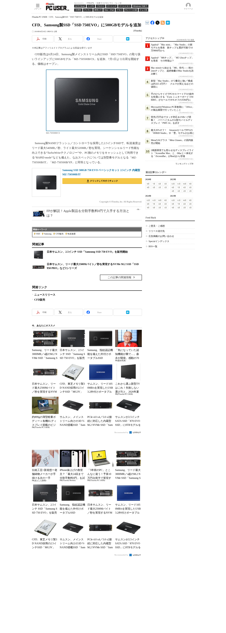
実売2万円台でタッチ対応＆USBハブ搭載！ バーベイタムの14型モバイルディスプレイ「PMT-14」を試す (172, 120)
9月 (190, 184)
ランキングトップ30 (184, 164)
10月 (184, 184)
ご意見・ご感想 (157, 226)
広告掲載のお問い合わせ (161, 236)
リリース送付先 (157, 231)
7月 (154, 184)
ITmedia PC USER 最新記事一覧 (163, 22)
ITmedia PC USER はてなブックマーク (168, 22)
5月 (165, 184)
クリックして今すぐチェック (104, 181)
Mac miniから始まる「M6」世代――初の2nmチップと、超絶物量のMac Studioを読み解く (172, 71)
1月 (165, 187)
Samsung (47, 234)
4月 (148, 187)
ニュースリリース (44, 294)
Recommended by (121, 432)
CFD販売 (60, 234)
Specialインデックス (159, 241)
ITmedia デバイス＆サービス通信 (147, 22)
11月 (179, 184)
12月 (173, 184)
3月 (154, 187)
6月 (159, 184)
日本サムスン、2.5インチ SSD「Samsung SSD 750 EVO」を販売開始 (87, 251)
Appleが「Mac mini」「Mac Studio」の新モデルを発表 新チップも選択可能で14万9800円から (172, 47)
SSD (38, 234)
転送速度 (72, 234)
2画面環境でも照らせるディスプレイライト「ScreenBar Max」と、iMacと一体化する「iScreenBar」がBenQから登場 (172, 153)
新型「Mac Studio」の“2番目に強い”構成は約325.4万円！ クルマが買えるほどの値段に (172, 84)
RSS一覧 (153, 246)
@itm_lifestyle (158, 22)
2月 (159, 187)
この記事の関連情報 (119, 277)
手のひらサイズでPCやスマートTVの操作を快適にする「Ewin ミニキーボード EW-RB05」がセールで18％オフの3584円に (172, 97)
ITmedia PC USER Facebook (152, 22)
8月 (148, 184)
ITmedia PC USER (39, 17)
